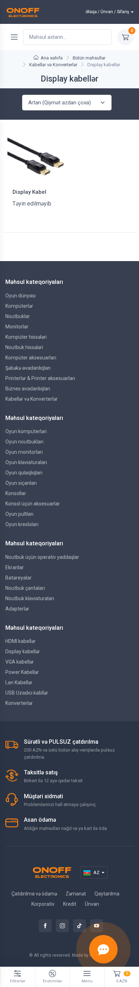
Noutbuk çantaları (25, 588)
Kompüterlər (19, 306)
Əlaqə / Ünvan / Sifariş (107, 11)
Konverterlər (19, 703)
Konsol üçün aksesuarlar (32, 504)
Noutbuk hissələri (24, 347)
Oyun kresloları (21, 524)
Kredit (69, 904)
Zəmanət (76, 894)
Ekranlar (14, 567)
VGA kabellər (19, 662)
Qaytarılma (106, 894)
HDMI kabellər (20, 641)
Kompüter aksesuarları (30, 357)
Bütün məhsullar (89, 58)
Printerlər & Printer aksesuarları (40, 378)
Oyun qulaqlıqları (23, 473)
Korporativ (43, 904)
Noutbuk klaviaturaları (29, 598)
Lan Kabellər (18, 682)
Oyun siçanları (21, 483)
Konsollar (15, 493)
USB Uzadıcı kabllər (26, 693)
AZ (96, 872)
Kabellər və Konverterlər (53, 64)
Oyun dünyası (20, 295)
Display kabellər (22, 651)
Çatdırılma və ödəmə (34, 894)
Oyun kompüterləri (26, 431)
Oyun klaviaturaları (26, 462)
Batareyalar (18, 578)
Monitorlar (17, 326)
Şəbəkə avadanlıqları (28, 368)
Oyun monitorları (24, 452)
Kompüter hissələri (26, 337)
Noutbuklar (17, 316)
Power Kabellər (22, 672)
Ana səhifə (52, 58)
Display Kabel (29, 192)
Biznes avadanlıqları (27, 388)
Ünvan (92, 904)
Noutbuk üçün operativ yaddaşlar (42, 557)
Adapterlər (17, 609)
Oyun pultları (19, 514)
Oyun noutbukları (24, 442)
